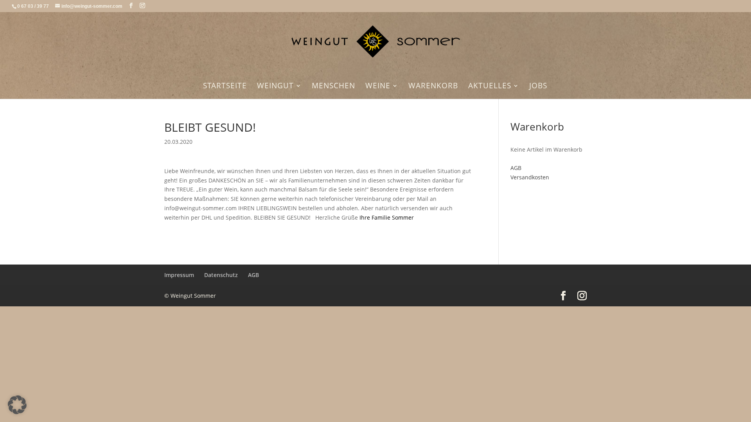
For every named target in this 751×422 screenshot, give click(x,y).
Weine (377, 87)
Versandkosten (529, 177)
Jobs (538, 87)
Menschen (333, 87)
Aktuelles (489, 87)
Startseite (225, 87)
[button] (17, 405)
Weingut (275, 87)
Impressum (179, 275)
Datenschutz (221, 275)
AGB (515, 168)
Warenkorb (433, 87)
